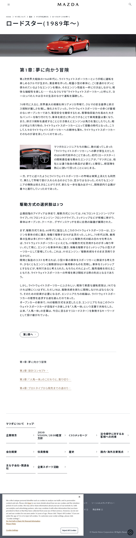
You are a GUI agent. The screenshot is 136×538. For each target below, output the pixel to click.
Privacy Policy (11, 524)
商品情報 (97, 509)
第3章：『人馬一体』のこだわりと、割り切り (44, 379)
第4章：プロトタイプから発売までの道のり (44, 388)
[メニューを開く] (8, 4)
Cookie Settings (12, 530)
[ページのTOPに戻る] (130, 532)
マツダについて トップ (20, 423)
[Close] (79, 497)
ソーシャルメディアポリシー (103, 503)
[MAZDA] (68, 4)
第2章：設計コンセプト (33, 370)
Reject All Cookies (69, 530)
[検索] (130, 4)
